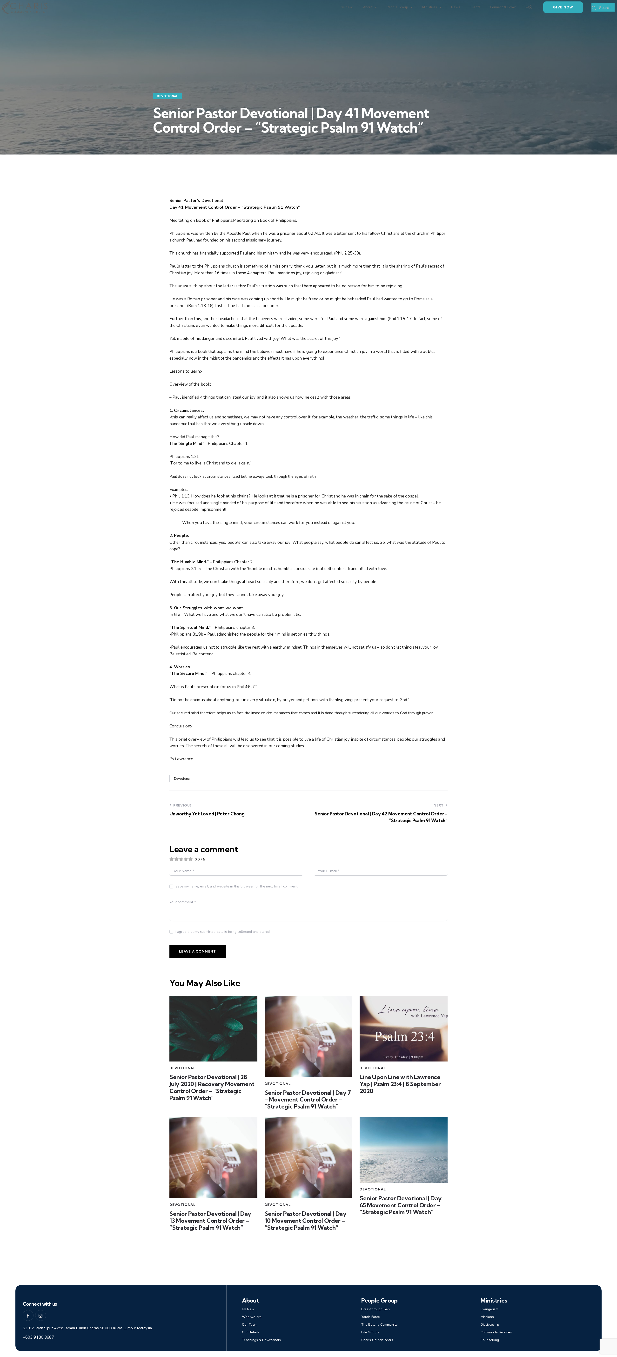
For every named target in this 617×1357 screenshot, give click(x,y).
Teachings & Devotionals (261, 1340)
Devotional (167, 96)
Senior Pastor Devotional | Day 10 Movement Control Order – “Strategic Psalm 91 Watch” (305, 1220)
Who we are (252, 1317)
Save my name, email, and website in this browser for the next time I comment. (236, 886)
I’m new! (347, 7)
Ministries (429, 7)
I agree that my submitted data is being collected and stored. (222, 931)
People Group (397, 7)
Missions (487, 1317)
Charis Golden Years (377, 1340)
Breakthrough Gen (375, 1309)
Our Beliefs (251, 1332)
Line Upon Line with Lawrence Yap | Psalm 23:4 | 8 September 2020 (400, 1084)
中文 (528, 7)
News (455, 7)
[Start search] (594, 8)
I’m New (248, 1309)
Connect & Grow (503, 7)
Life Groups (370, 1332)
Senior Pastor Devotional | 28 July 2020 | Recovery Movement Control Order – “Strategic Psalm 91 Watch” (212, 1087)
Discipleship (490, 1324)
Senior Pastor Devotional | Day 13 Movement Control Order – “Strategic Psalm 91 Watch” (210, 1220)
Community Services (496, 1332)
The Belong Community (379, 1324)
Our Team (249, 1324)
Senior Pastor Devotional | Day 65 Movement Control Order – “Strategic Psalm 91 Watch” (400, 1205)
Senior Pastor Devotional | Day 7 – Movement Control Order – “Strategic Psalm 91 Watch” (308, 1099)
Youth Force (370, 1317)
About (368, 7)
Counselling (490, 1340)
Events (475, 7)
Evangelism (489, 1309)
